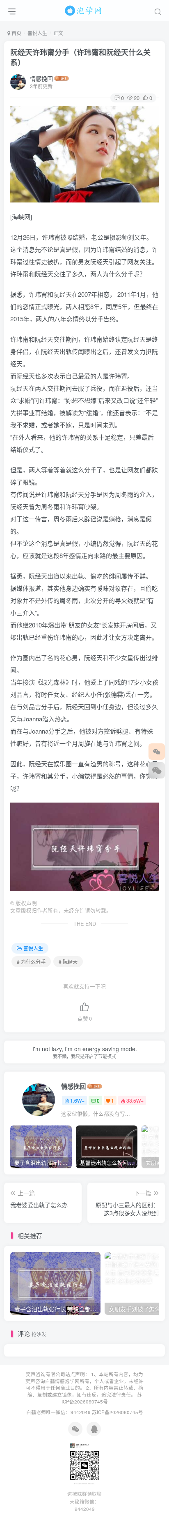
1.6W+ (77, 1100)
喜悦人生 (37, 32)
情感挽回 (41, 78)
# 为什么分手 (31, 961)
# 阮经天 (68, 961)
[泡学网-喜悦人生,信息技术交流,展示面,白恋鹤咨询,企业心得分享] (84, 9)
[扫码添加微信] (156, 770)
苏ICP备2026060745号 (102, 1398)
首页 (15, 32)
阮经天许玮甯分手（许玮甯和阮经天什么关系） (80, 57)
